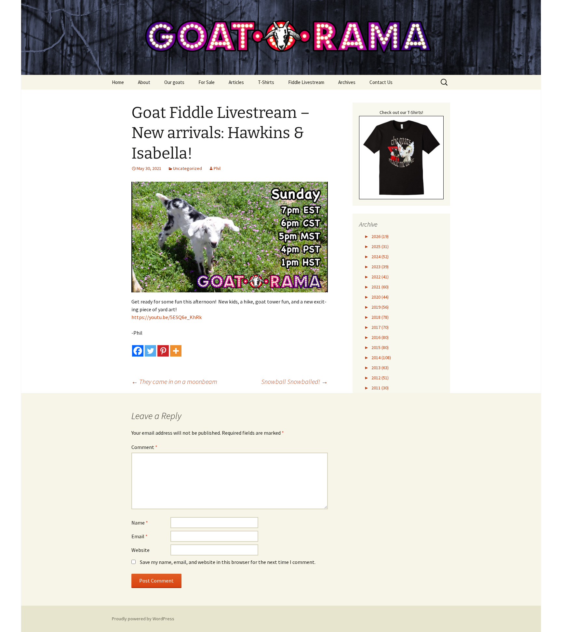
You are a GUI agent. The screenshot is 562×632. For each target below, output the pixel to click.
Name (139, 522)
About (144, 82)
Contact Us (381, 82)
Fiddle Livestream (306, 82)
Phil (217, 168)
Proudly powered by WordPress (143, 619)
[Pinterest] (163, 351)
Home (118, 82)
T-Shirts (266, 82)
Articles (236, 82)
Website (140, 550)
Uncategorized (187, 168)
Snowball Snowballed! (294, 381)
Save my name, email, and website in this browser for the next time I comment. (227, 562)
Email (139, 536)
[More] (175, 351)
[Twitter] (150, 351)
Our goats (174, 82)
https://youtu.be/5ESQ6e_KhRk (166, 317)
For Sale (206, 82)
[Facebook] (137, 351)
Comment (144, 447)
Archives (346, 82)
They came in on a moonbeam (174, 381)
